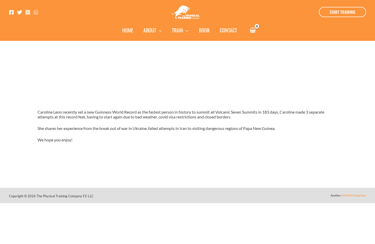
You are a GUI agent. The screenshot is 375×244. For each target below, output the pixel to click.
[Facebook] (11, 12)
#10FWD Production (353, 195)
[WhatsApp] (36, 12)
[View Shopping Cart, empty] (252, 30)
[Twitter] (19, 12)
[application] (159, 30)
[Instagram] (27, 12)
